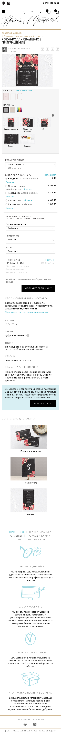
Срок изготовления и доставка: (27, 298)
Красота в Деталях (12, 32)
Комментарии (39, 536)
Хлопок (12, 200)
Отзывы (16, 536)
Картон (12, 204)
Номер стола (12, 235)
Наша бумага (40, 532)
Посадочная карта (16, 224)
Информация (24, 91)
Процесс (16, 532)
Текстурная (14, 193)
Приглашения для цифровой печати (23, 36)
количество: (15, 160)
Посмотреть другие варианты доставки (26, 312)
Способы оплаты (30, 539)
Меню (9, 247)
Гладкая (13, 178)
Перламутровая (16, 186)
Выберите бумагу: (19, 175)
